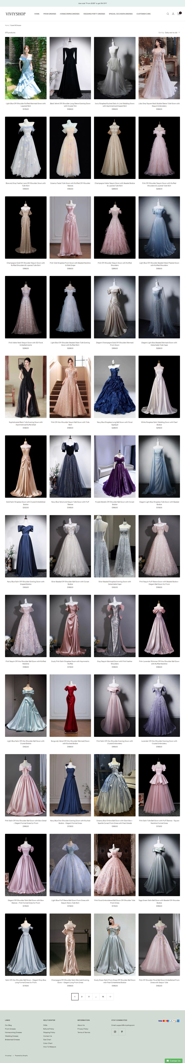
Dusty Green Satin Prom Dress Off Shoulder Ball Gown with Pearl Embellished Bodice (114, 981)
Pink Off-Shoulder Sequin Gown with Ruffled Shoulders (115, 264)
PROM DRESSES (49, 14)
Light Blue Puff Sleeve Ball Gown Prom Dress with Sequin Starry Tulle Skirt (70, 901)
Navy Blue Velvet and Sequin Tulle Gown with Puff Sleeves (70, 503)
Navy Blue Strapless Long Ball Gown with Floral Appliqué (114, 423)
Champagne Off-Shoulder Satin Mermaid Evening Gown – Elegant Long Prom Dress (70, 981)
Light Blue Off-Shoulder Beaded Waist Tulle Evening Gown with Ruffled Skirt (70, 344)
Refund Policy (48, 1029)
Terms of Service (84, 1032)
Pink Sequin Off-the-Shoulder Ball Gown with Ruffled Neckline (26, 662)
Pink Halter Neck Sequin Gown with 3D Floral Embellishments (26, 344)
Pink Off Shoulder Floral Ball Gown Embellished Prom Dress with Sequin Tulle (159, 981)
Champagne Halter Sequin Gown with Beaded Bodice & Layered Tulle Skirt (115, 184)
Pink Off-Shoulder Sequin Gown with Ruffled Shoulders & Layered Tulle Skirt (159, 184)
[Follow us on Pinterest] (121, 1031)
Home (7, 25)
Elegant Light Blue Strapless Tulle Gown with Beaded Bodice (159, 503)
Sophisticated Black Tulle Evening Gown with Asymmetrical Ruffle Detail (26, 423)
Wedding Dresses (11, 1036)
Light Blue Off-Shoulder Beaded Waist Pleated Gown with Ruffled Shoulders (159, 264)
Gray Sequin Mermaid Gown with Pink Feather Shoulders (114, 662)
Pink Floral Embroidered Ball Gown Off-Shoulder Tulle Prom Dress (114, 901)
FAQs (45, 1025)
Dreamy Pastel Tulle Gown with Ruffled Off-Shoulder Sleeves (70, 184)
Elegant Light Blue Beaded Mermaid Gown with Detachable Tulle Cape (159, 344)
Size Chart (47, 1040)
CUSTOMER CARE (144, 14)
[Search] (168, 14)
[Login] (173, 14)
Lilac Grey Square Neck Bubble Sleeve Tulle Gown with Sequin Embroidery (159, 104)
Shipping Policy (49, 1032)
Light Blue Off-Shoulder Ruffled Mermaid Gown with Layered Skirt (26, 104)
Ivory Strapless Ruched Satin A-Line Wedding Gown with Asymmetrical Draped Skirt (114, 104)
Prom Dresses (10, 1029)
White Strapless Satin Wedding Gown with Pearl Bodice (159, 423)
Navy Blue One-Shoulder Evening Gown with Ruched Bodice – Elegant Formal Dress (70, 822)
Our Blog (8, 1025)
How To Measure (49, 1047)
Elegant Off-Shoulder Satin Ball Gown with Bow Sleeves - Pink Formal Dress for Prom (26, 901)
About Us (81, 1025)
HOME (36, 14)
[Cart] (178, 14)
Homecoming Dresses (13, 1032)
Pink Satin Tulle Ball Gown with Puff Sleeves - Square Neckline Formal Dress (159, 822)
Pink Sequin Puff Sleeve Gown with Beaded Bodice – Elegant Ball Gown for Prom (159, 583)
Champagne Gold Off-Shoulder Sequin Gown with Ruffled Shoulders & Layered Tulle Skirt (26, 264)
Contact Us (47, 1036)
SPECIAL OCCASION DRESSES (121, 14)
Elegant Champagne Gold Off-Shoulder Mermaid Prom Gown (114, 344)
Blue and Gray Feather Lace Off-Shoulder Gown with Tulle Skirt (26, 184)
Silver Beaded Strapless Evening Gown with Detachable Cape (115, 583)
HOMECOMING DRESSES (69, 14)
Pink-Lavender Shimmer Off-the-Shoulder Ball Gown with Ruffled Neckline (159, 662)
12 (103, 997)
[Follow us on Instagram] (115, 1031)
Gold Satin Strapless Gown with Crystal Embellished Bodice (25, 503)
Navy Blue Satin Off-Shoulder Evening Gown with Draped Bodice (25, 583)
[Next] (110, 996)
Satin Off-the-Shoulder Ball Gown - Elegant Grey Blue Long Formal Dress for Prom (25, 981)
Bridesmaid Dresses (12, 1040)
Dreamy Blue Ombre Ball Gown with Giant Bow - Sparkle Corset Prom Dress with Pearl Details (115, 822)
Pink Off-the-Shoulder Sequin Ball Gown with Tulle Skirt (70, 423)
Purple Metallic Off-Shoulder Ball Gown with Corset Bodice (114, 503)
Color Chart (47, 1043)
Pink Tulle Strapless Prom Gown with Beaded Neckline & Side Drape (70, 264)
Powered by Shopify (21, 1055)
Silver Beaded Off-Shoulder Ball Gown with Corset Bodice (70, 583)
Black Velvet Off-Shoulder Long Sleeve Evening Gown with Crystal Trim (70, 104)
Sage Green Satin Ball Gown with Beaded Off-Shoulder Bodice (159, 901)
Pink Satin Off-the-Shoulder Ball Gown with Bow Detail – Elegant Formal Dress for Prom (25, 822)
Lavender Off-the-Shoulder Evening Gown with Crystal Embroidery (159, 742)
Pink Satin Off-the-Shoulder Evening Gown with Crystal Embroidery (115, 742)
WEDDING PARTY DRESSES (94, 14)
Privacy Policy (83, 1029)
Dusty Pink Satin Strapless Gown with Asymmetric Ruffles (70, 662)
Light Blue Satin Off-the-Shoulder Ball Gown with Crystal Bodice (25, 742)
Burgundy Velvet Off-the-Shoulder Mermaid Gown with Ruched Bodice (70, 742)
